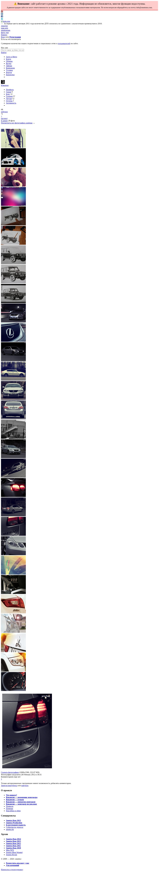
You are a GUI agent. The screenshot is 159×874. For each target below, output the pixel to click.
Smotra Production (14, 823)
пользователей (64, 43)
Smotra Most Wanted (14, 852)
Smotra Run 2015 (13, 820)
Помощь (9, 808)
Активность (11, 103)
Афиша (9, 66)
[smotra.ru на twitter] (2, 19)
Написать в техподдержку (12, 870)
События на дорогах (14, 827)
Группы (9, 101)
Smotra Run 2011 (13, 846)
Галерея (9, 96)
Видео (8, 63)
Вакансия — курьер (15, 800)
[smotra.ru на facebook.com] (2, 17)
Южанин (5, 85)
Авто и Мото (11, 57)
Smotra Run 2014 (13, 839)
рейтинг (4, 112)
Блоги (8, 59)
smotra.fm (10, 829)
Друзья (9, 98)
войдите (24, 785)
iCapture (4, 121)
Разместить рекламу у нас (17, 863)
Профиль (10, 90)
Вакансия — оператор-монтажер (20, 802)
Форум (9, 72)
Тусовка (9, 70)
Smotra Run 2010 (13, 848)
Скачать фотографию (10, 772)
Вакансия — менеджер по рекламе (21, 804)
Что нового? (11, 795)
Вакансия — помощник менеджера (21, 797)
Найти (3, 52)
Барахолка (10, 75)
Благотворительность (16, 825)
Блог (8, 94)
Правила (9, 806)
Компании (10, 68)
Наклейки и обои (13, 811)
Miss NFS (10, 850)
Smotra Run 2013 (13, 841)
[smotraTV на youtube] (2, 12)
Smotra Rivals (11, 855)
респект (4, 118)
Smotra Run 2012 (13, 843)
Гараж (8, 92)
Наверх (4, 35)
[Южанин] (3, 83)
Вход (3, 37)
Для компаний (12, 865)
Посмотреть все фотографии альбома (16, 123)
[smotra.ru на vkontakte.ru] (2, 14)
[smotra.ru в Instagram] (5, 21)
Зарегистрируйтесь (9, 785)
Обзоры (9, 61)
